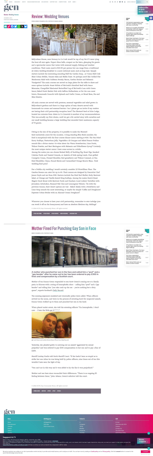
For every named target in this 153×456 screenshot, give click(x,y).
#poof (53, 391)
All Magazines (47, 422)
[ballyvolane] (75, 39)
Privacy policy (106, 451)
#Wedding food (73, 213)
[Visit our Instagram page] (115, 2)
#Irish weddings (64, 213)
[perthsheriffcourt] (75, 251)
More (74, 1)
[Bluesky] (25, 26)
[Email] (5, 26)
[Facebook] (12, 26)
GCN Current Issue (49, 426)
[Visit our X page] (112, 2)
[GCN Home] (11, 8)
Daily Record (58, 290)
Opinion (10, 432)
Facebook (82, 430)
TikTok (81, 426)
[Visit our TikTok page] (117, 2)
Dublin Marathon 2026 (33, 1)
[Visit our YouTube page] (124, 2)
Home (5, 1)
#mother (44, 391)
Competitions (62, 1)
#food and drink (37, 213)
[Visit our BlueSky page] (120, 2)
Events (10, 428)
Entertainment (12, 424)
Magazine (17, 1)
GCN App (46, 424)
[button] (151, 18)
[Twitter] (15, 26)
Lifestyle (10, 426)
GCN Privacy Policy (121, 432)
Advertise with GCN (121, 424)
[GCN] (9, 413)
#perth (49, 391)
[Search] (147, 2)
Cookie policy (94, 451)
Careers (118, 426)
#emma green (36, 391)
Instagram (82, 424)
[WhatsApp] (19, 26)
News (10, 1)
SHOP (69, 1)
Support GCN (53, 1)
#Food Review (46, 213)
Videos (10, 430)
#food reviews (54, 213)
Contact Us (119, 428)
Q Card (117, 422)
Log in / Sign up (131, 1)
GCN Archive (44, 1)
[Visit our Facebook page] (122, 2)
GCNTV (24, 1)
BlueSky (82, 428)
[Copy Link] (9, 26)
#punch (59, 391)
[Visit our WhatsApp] (110, 2)
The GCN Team (120, 430)
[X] (22, 26)
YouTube (82, 432)
